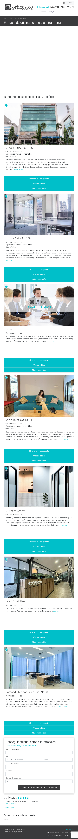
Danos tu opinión (10, 804)
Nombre (8, 756)
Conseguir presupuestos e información (39, 788)
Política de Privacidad (55, 835)
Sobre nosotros (67, 832)
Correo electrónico (12, 764)
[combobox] (68, 3)
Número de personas (13, 778)
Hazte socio (70, 829)
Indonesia (13, 18)
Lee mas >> (18, 169)
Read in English (9, 808)
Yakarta (6, 819)
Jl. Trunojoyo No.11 (17, 510)
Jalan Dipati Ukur (15, 601)
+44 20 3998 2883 (61, 7)
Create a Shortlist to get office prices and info (21, 746)
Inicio (6, 18)
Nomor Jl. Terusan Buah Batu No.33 (26, 692)
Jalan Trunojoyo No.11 (18, 419)
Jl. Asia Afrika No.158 (18, 238)
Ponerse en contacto (53, 832)
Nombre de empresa (12, 749)
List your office (69, 835)
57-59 (8, 329)
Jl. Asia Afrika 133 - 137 (19, 147)
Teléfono (8, 771)
